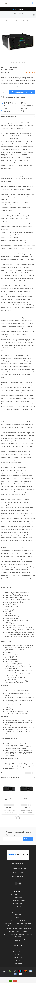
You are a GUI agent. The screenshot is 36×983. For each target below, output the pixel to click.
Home (7, 20)
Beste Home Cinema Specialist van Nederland (18, 928)
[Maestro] (20, 971)
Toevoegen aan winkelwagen (22, 92)
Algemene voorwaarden (18, 912)
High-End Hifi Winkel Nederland (18, 931)
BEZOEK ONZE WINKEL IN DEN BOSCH (17, 16)
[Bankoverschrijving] (4, 971)
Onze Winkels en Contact (18, 895)
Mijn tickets (18, 954)
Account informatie (18, 949)
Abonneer (29, 839)
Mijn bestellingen (18, 952)
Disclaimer (18, 917)
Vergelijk (18, 960)
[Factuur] (15, 971)
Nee (15, 981)
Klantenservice (18, 897)
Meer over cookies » (22, 981)
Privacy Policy (18, 914)
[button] (11, 62)
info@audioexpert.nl (18, 876)
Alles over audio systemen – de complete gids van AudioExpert (18, 939)
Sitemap (18, 909)
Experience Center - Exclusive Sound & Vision (18, 923)
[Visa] (20, 974)
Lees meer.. (27, 86)
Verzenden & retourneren (18, 900)
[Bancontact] (30, 971)
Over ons (18, 906)
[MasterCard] (25, 971)
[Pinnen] (15, 974)
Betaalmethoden (18, 903)
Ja (10, 981)
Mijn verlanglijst (18, 957)
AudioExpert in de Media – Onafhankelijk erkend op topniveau (18, 935)
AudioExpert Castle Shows (18, 920)
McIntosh (4, 65)
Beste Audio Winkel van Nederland (18, 926)
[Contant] (10, 971)
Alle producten (18, 963)
